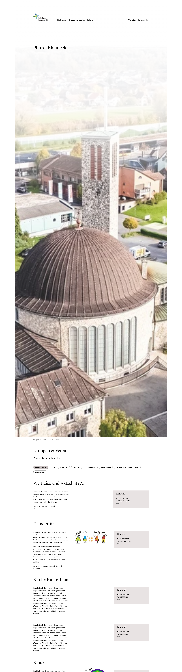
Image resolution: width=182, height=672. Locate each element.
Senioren (76, 467)
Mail (118, 600)
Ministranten (106, 467)
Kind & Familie (40, 467)
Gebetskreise (40, 472)
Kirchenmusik (91, 467)
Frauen (65, 467)
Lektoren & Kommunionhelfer (127, 467)
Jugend (54, 467)
